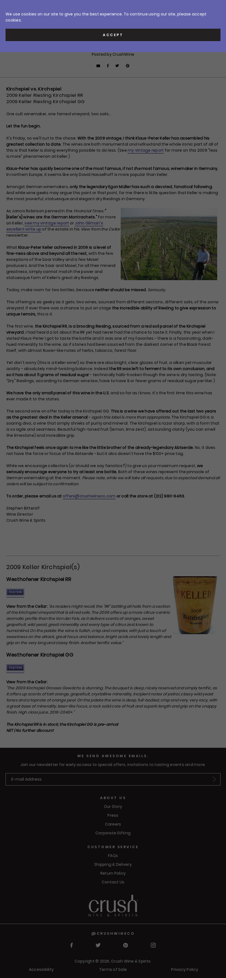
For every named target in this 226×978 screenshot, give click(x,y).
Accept (113, 34)
